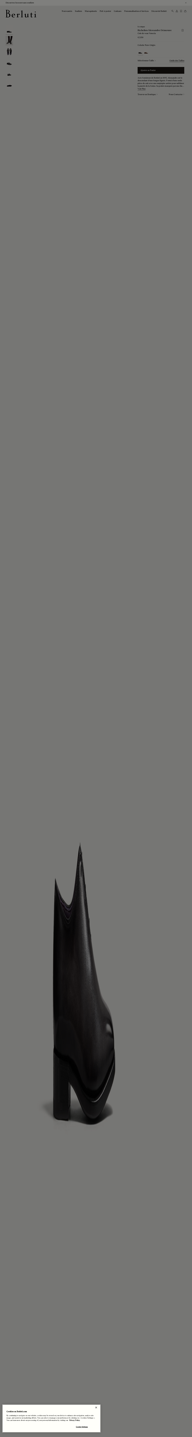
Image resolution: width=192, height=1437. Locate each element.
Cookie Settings (82, 1427)
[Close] (96, 1407)
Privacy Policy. (74, 1420)
